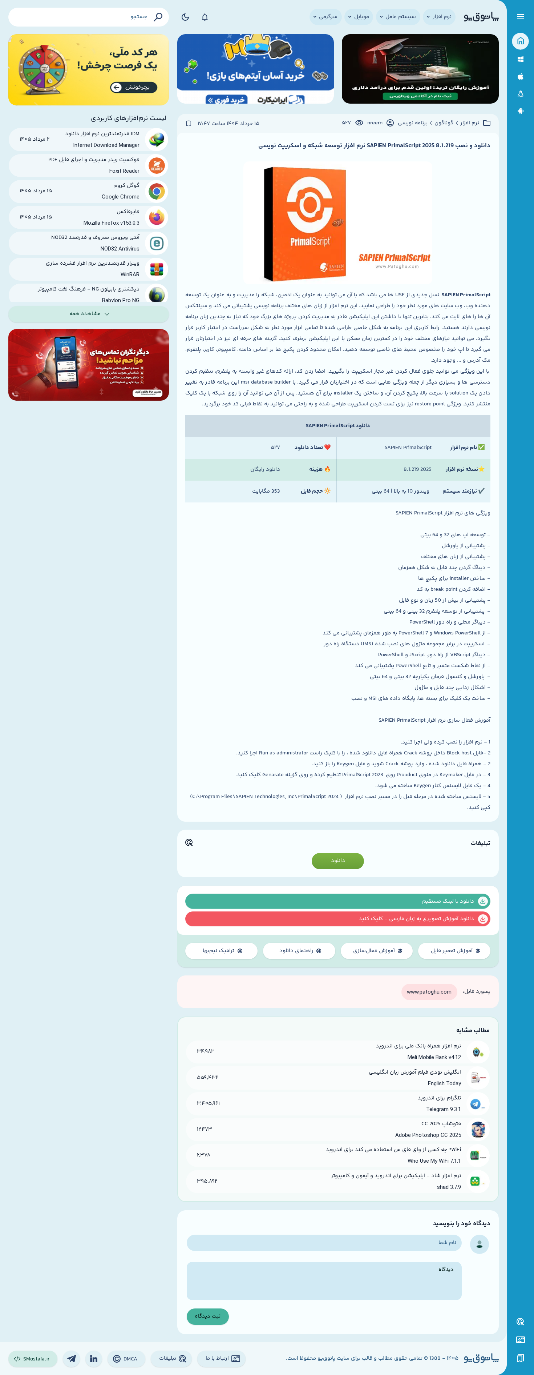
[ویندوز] (520, 59)
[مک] (520, 76)
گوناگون (443, 123)
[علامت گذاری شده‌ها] (520, 1358)
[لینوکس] (520, 94)
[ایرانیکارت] (255, 70)
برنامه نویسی (413, 123)
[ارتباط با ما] (520, 1339)
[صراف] (88, 70)
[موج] (420, 70)
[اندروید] (520, 111)
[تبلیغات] (521, 1322)
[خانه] (520, 41)
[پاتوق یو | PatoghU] (481, 17)
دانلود (338, 861)
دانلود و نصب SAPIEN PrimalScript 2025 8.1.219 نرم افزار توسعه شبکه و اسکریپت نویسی (374, 146)
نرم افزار (469, 123)
